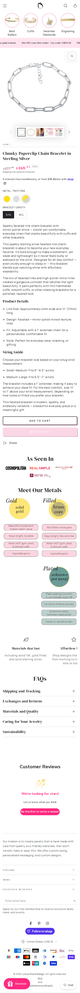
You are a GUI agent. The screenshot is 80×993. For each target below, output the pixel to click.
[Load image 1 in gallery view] (21, 132)
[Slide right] (69, 132)
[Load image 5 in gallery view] (59, 132)
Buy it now (40, 431)
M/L (23, 215)
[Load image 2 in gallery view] (31, 132)
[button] (65, 6)
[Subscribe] (75, 901)
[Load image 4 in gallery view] (49, 132)
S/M (10, 215)
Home (6, 144)
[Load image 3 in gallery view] (40, 132)
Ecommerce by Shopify (40, 985)
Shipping (7, 172)
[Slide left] (11, 132)
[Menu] (5, 6)
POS (40, 978)
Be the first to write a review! (40, 811)
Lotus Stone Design (33, 974)
